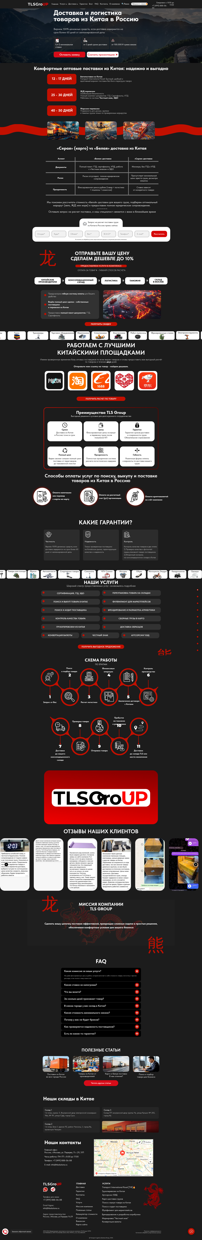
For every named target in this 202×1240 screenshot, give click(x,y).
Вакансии (80, 1221)
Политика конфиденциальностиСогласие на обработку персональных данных (148, 1231)
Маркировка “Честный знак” (115, 1218)
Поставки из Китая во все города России (56, 1075)
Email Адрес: (48, 1205)
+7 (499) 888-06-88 (52, 1200)
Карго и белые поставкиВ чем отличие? (116, 1074)
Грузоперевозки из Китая (113, 1191)
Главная (55, 4)
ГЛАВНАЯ (81, 1183)
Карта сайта (81, 1224)
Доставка (72, 4)
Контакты (104, 4)
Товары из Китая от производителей (87, 1074)
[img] (38, 4)
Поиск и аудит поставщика (114, 1206)
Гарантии (84, 4)
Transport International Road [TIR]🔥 (118, 1187)
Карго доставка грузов (112, 1199)
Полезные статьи (84, 1210)
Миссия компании (84, 1206)
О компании (114, 4)
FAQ (96, 4)
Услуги (62, 4)
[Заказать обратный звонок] (5, 1231)
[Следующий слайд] (196, 864)
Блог (91, 4)
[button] (69, 54)
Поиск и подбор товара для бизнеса (146, 1075)
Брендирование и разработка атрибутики (121, 1214)
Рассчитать (159, 234)
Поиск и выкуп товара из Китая (116, 1202)
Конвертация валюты (111, 1221)
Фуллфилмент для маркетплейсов (117, 1210)
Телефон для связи (51, 1197)
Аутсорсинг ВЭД (109, 1195)
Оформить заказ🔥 (140, 4)
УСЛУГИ (106, 1183)
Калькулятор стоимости (86, 1214)
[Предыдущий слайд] (6, 864)
